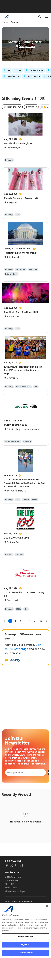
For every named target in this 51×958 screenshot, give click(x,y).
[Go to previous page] (4, 621)
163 (40, 620)
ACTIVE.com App (13, 877)
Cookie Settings (25, 936)
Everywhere (27, 46)
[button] (31, 106)
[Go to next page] (47, 621)
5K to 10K (9, 884)
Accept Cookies (25, 952)
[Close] (47, 906)
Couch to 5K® (11, 880)
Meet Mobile (11, 887)
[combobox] (12, 106)
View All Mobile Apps (15, 891)
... (35, 620)
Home (5, 22)
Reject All (25, 944)
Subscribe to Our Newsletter (19, 901)
